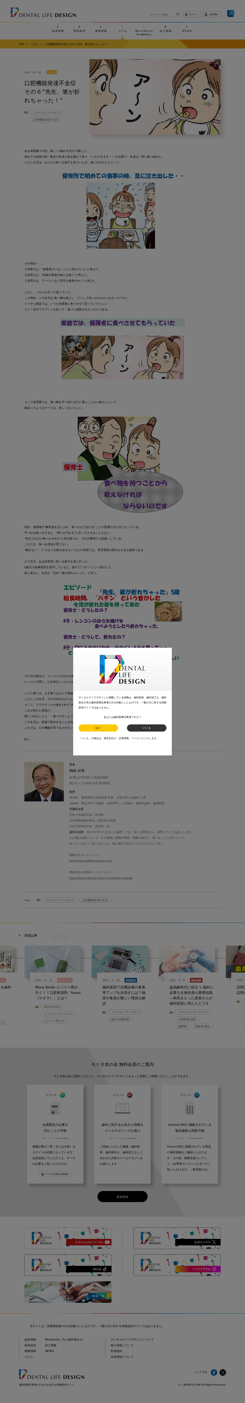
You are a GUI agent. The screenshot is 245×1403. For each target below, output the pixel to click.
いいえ (146, 728)
